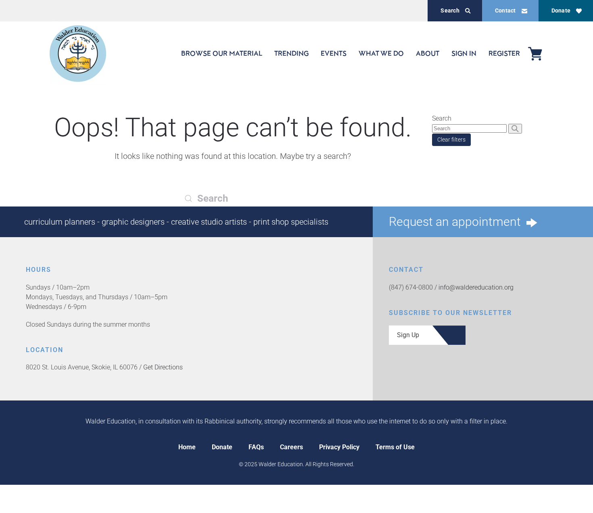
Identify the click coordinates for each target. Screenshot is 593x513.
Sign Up (408, 335)
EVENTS (334, 53)
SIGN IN (463, 53)
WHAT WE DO (381, 53)
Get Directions (163, 367)
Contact (505, 10)
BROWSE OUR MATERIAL (221, 53)
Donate (560, 10)
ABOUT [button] (427, 53)
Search (450, 10)
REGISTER (504, 53)
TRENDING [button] (291, 53)
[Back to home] (78, 53)
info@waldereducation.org (476, 287)
